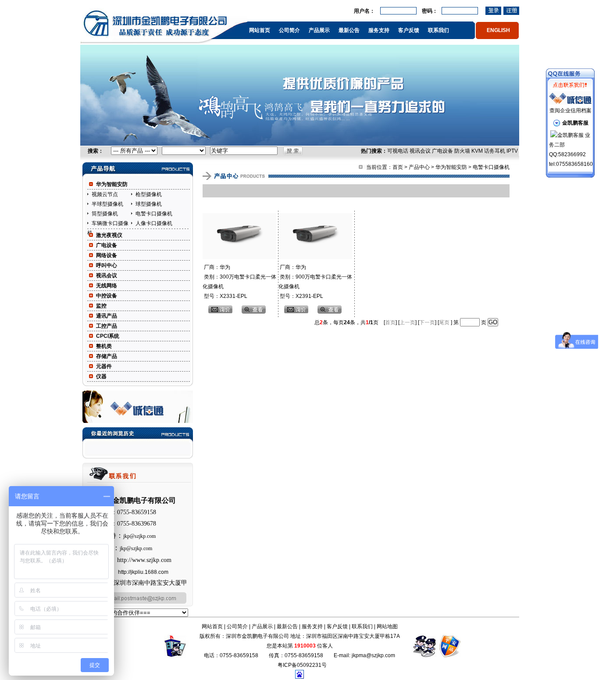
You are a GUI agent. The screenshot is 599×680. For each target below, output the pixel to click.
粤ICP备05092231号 (302, 665)
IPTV (512, 151)
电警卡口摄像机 (153, 214)
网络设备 (106, 255)
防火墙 (462, 151)
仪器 (101, 376)
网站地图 (387, 626)
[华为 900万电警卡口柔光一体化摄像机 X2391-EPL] (315, 257)
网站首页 (259, 30)
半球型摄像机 (107, 204)
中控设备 (106, 296)
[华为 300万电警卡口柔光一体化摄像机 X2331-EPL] (239, 257)
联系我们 (438, 30)
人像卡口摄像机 (153, 223)
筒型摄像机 (105, 214)
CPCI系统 (107, 336)
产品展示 (319, 30)
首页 (397, 167)
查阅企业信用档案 (570, 110)
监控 (101, 306)
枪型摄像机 (148, 194)
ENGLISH (498, 30)
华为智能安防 (112, 184)
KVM (477, 151)
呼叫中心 (106, 265)
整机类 (104, 346)
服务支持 (378, 30)
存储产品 (106, 356)
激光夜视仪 (109, 235)
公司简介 (289, 30)
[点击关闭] (570, 73)
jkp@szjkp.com (139, 536)
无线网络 (106, 286)
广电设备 (442, 151)
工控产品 (106, 326)
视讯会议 (420, 151)
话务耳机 (494, 151)
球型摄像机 (148, 204)
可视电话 (397, 151)
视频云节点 (105, 194)
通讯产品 (106, 316)
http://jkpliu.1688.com (143, 572)
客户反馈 (408, 30)
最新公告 (349, 30)
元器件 (104, 366)
